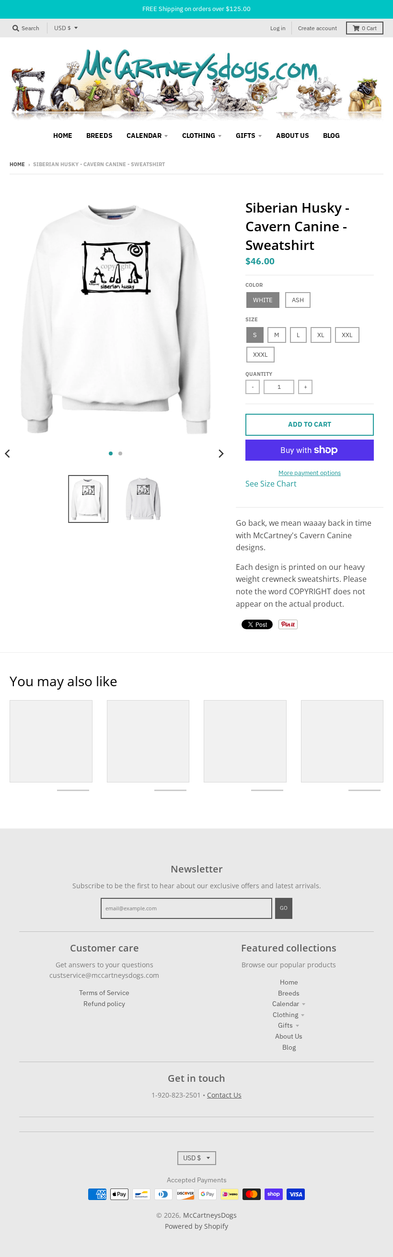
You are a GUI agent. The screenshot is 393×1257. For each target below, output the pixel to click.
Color (254, 285)
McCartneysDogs (210, 1215)
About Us (288, 1036)
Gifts (285, 1025)
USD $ (62, 28)
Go (284, 908)
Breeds (289, 993)
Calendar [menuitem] (144, 135)
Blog (289, 1047)
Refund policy (104, 1003)
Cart (369, 28)
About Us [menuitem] (292, 135)
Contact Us (224, 1094)
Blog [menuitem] (331, 135)
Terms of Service (104, 992)
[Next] (220, 453)
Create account (317, 28)
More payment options (309, 473)
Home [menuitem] (62, 135)
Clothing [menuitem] (198, 135)
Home (17, 164)
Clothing (285, 1014)
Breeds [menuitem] (99, 135)
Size (251, 319)
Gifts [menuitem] (245, 135)
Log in (278, 28)
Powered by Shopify (196, 1226)
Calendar (285, 1003)
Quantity (258, 374)
